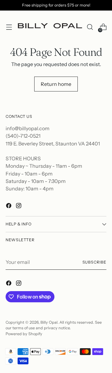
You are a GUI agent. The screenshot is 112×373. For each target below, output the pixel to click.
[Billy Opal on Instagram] (19, 206)
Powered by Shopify (24, 333)
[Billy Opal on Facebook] (9, 206)
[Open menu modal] (8, 27)
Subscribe (94, 262)
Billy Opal (49, 322)
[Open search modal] (89, 27)
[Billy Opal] (49, 27)
